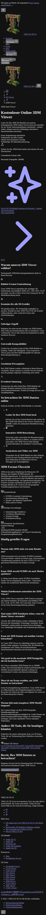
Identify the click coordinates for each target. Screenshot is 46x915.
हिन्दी (15, 894)
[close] (3, 10)
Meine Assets (11, 51)
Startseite (9, 38)
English (4, 892)
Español (25, 892)
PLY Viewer (10, 879)
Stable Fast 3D (11, 848)
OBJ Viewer (10, 875)
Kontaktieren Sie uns (13, 858)
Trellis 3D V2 (11, 840)
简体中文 (10, 892)
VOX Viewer (11, 884)
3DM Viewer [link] (11, 103)
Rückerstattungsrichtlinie (15, 903)
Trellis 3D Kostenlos (13, 846)
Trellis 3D (9, 842)
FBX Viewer (10, 877)
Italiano (5, 894)
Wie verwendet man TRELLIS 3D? (19, 829)
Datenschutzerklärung (14, 905)
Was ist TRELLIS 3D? (14, 831)
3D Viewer (10, 97)
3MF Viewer (10, 886)
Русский (20, 894)
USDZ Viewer (11, 888)
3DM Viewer (11, 881)
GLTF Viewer (11, 869)
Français (31, 892)
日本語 (37, 892)
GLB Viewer (10, 871)
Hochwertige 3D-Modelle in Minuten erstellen (23, 827)
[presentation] (23, 152)
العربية (11, 894)
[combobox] (7, 60)
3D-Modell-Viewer (13, 866)
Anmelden (5, 63)
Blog (7, 49)
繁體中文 (18, 892)
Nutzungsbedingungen (14, 907)
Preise (8, 46)
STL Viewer (10, 873)
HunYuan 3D (11, 844)
